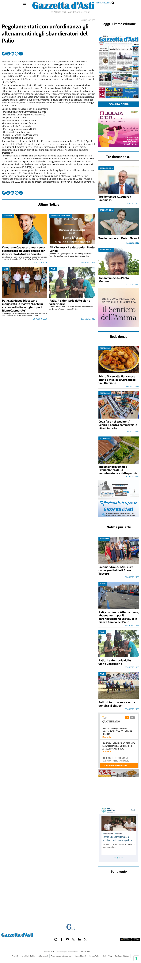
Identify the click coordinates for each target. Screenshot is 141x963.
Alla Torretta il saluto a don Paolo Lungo (72, 249)
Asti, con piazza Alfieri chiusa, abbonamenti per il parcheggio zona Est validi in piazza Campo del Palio (118, 617)
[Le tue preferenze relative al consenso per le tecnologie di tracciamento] (136, 958)
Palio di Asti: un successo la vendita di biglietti (116, 703)
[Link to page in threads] (21, 54)
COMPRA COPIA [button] (119, 104)
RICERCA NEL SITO (103, 3)
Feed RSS (15, 956)
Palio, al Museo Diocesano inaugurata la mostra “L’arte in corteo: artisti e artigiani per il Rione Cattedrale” (22, 305)
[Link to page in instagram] (55, 939)
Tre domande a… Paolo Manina (113, 279)
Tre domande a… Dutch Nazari (118, 238)
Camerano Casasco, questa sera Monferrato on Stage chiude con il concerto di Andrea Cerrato (23, 251)
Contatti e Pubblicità (28, 956)
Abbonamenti (43, 956)
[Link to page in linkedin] (12, 54)
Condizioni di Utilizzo (122, 956)
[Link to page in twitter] (8, 54)
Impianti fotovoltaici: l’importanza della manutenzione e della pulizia (117, 470)
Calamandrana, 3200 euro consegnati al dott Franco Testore (115, 570)
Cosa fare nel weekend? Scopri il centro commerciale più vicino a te (117, 425)
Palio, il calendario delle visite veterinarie (69, 302)
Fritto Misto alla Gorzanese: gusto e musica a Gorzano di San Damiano (117, 379)
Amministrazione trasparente (61, 956)
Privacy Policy (94, 956)
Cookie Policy (107, 956)
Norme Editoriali (81, 956)
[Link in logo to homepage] (24, 934)
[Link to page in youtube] (67, 939)
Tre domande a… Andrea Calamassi (114, 198)
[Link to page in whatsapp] (17, 54)
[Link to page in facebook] (4, 54)
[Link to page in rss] (73, 939)
